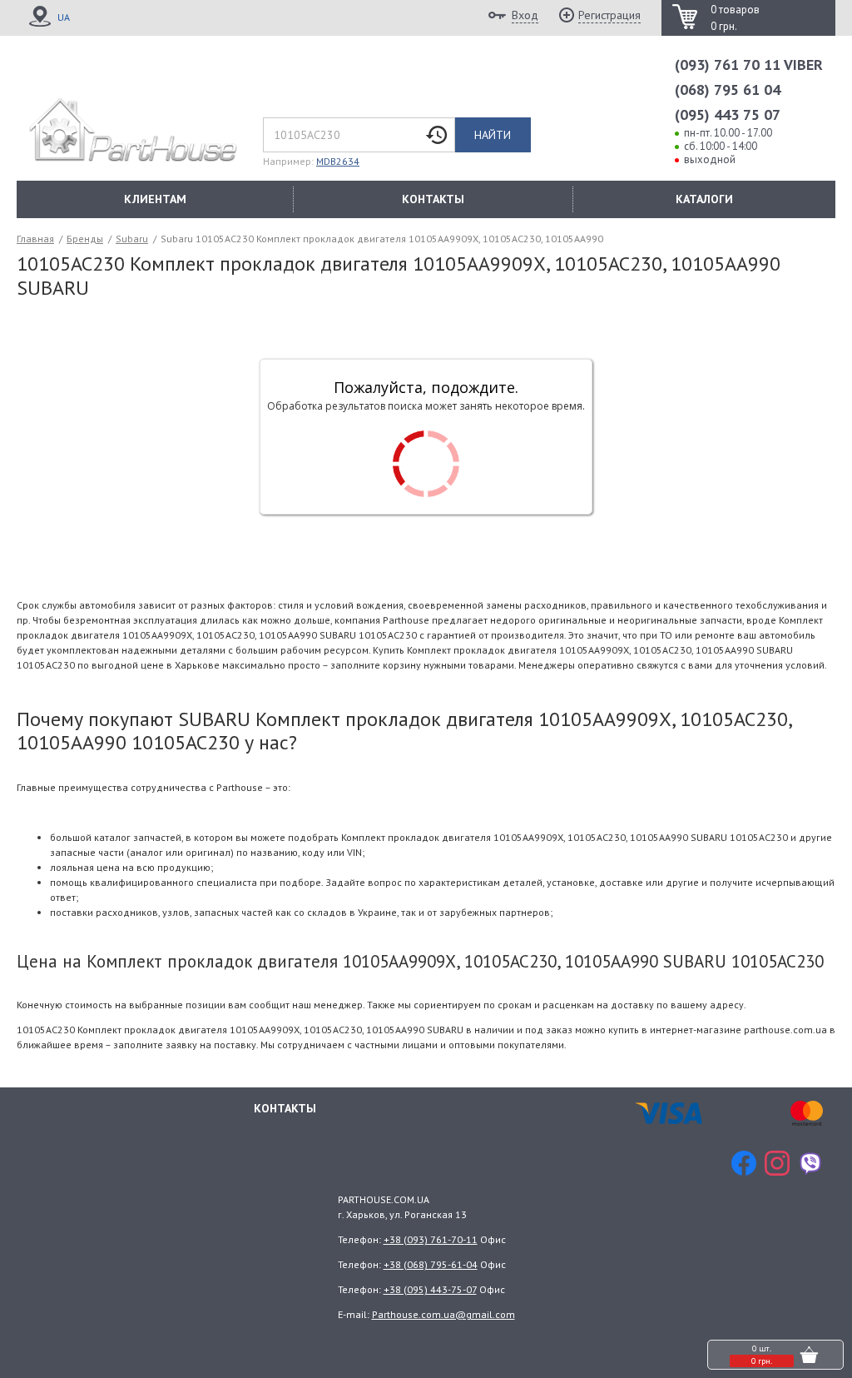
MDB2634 (337, 161)
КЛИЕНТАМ (155, 199)
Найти (492, 134)
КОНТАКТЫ (433, 199)
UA (63, 17)
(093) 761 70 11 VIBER (749, 64)
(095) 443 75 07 (727, 114)
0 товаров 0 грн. (735, 17)
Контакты (285, 1108)
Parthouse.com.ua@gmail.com (443, 1314)
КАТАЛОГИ (704, 199)
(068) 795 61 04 (727, 89)
